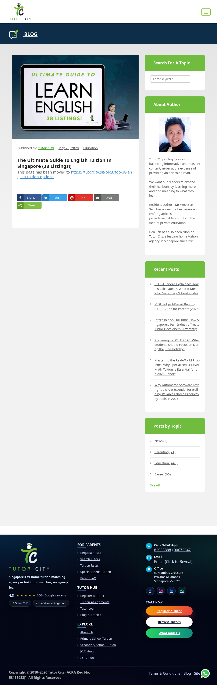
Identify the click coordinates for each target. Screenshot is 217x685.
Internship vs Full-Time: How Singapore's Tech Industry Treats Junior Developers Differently (177, 324)
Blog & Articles (90, 615)
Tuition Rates (89, 565)
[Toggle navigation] (206, 12)
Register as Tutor (92, 596)
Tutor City (46, 148)
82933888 (162, 549)
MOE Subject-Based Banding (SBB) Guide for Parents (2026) (177, 306)
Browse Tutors (169, 622)
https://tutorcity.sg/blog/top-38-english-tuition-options (74, 174)
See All (155, 485)
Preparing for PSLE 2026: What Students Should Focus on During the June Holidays (177, 344)
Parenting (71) (164, 452)
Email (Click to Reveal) (173, 561)
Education (90, 148)
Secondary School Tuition (98, 645)
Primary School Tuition (96, 638)
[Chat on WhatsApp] (202, 670)
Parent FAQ (88, 578)
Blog (187, 673)
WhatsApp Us (169, 633)
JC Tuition (87, 651)
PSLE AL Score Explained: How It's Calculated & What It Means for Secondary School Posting (177, 288)
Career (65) (162, 474)
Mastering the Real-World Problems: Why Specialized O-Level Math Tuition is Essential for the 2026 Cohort (177, 367)
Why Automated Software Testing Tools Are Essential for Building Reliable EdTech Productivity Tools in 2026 (176, 391)
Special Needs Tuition (95, 572)
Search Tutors (90, 559)
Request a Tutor (91, 553)
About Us (86, 632)
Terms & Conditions (164, 673)
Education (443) (166, 463)
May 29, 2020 (68, 148)
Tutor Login (88, 608)
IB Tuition (87, 658)
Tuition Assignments (94, 602)
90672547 (182, 549)
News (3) (160, 441)
